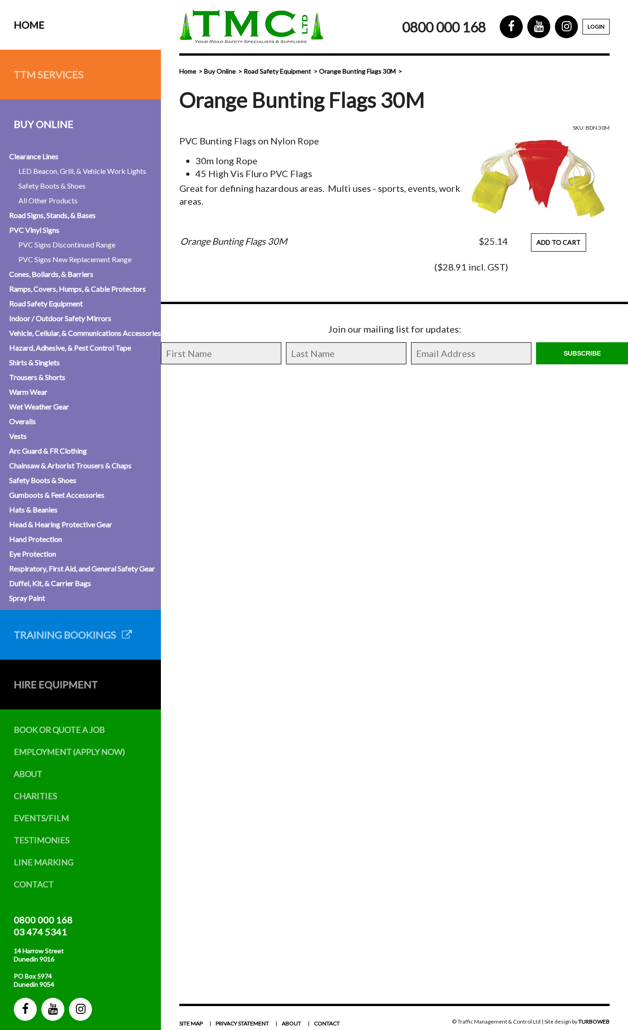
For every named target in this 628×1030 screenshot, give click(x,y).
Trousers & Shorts (37, 377)
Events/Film (41, 818)
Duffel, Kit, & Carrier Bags (50, 583)
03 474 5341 (40, 931)
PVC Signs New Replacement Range (74, 259)
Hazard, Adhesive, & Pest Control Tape (70, 347)
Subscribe (582, 353)
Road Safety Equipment (46, 303)
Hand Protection (35, 539)
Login (596, 26)
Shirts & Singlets (34, 362)
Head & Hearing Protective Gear (60, 524)
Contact (34, 884)
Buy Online (44, 124)
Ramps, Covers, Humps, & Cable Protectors (77, 288)
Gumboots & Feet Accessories (56, 494)
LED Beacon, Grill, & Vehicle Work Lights (82, 171)
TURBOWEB (594, 1021)
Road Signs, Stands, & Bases (52, 215)
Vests (18, 436)
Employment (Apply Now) (69, 752)
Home (29, 24)
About (28, 774)
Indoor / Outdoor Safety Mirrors (60, 318)
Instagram (80, 1009)
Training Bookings (68, 634)
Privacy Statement (242, 1023)
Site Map (191, 1023)
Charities (35, 796)
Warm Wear (28, 391)
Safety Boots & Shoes (52, 185)
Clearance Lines (33, 156)
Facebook (25, 1009)
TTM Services (49, 74)
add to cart (559, 242)
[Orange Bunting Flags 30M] (541, 178)
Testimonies (41, 840)
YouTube (52, 1009)
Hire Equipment (56, 684)
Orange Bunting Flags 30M (357, 71)
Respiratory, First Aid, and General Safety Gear (82, 568)
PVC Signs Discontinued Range (66, 244)
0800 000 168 (43, 919)
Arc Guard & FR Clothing (48, 450)
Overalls (22, 421)
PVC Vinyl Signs (34, 229)
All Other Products (48, 200)
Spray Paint (27, 597)
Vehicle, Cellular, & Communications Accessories (85, 332)
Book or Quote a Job (59, 730)
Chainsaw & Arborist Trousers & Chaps (70, 465)
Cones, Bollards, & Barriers (51, 274)
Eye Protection (32, 553)
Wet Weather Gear (39, 406)
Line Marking (44, 862)
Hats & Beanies (33, 509)
